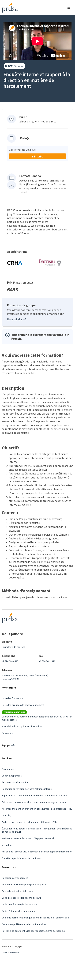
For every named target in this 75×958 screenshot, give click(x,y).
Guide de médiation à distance (17, 891)
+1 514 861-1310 (47, 661)
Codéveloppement (11, 775)
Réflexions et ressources (15, 877)
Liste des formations (12, 698)
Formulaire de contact (13, 646)
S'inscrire (37, 156)
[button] (69, 7)
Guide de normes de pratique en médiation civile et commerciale (35, 917)
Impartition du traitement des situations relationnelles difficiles (34, 795)
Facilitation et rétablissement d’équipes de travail (28, 838)
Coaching (6, 815)
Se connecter (9, 733)
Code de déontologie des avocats (20, 904)
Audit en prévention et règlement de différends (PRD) (29, 822)
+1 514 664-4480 (10, 661)
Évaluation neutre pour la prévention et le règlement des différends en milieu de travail (37, 830)
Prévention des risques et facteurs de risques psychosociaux (34, 802)
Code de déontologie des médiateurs (21, 897)
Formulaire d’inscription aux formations (22, 726)
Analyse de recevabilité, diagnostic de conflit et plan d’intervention (37, 851)
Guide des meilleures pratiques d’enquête (24, 884)
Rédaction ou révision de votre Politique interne (27, 788)
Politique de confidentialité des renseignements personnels (33, 930)
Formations (8, 769)
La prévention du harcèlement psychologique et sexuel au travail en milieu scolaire (37, 718)
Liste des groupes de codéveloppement (23, 704)
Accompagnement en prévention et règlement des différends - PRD (37, 808)
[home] (9, 8)
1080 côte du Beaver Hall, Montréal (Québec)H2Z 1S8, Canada (25, 677)
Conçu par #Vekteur (10, 952)
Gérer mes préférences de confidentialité (24, 924)
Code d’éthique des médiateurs (18, 911)
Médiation (7, 845)
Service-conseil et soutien (15, 782)
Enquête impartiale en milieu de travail (22, 858)
